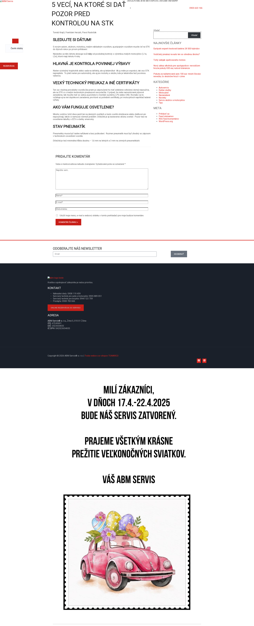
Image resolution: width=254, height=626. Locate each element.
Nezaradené (164, 95)
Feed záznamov (166, 116)
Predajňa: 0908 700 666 (64, 301)
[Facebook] (199, 361)
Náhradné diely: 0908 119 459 (67, 293)
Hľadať (156, 30)
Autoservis (164, 87)
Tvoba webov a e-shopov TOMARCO (101, 355)
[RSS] (204, 361)
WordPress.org (166, 121)
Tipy (161, 102)
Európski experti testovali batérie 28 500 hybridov (176, 48)
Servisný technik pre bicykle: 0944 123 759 (73, 298)
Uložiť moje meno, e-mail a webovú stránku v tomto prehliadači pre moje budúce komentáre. (102, 215)
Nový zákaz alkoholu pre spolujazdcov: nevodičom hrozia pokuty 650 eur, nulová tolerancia (176, 66)
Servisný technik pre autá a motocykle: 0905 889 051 (77, 296)
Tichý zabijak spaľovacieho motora (169, 60)
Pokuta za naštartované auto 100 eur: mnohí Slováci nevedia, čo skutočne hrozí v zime (177, 75)
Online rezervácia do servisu (66, 308)
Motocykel (164, 92)
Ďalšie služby (165, 90)
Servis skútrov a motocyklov (172, 100)
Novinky (162, 97)
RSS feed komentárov (169, 119)
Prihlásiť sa (164, 114)
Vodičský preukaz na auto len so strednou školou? (176, 54)
